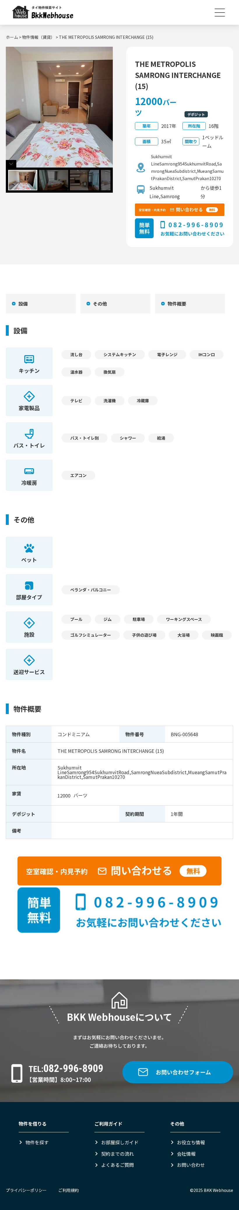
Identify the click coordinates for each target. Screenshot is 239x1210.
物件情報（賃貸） (38, 37)
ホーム (12, 37)
